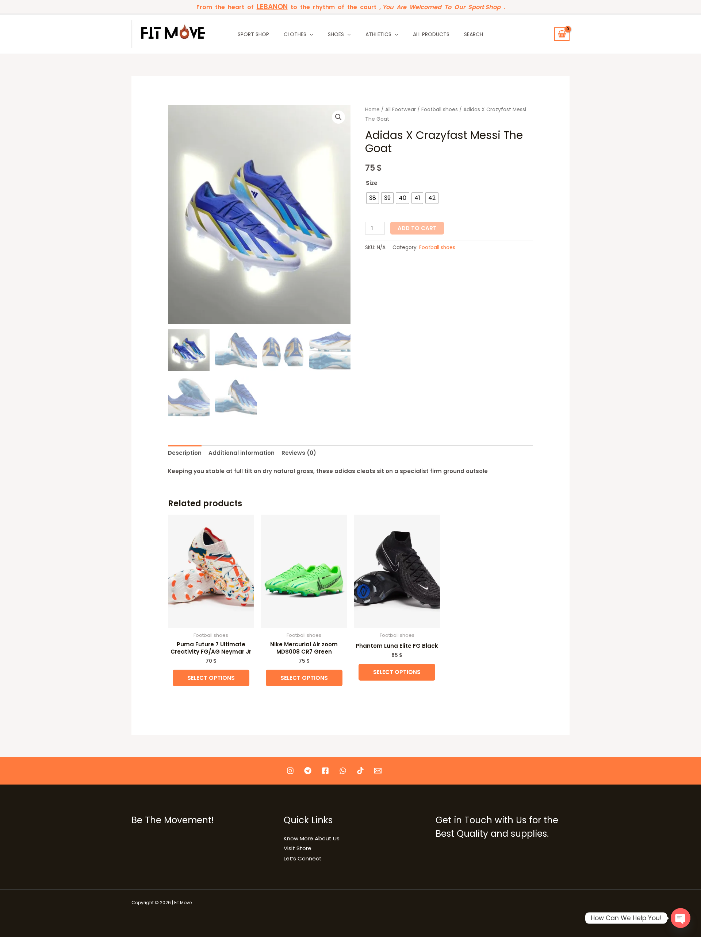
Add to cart (417, 228)
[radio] (373, 198)
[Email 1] (377, 770)
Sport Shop (253, 34)
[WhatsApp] (342, 770)
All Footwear (400, 109)
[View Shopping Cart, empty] (562, 34)
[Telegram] (307, 770)
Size (372, 183)
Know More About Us (312, 838)
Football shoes (439, 109)
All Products (431, 34)
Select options (211, 678)
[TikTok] (360, 770)
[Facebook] (325, 770)
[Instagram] (290, 770)
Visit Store (297, 848)
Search (473, 34)
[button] (338, 117)
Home (372, 109)
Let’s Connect (303, 858)
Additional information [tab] (241, 453)
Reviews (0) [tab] (298, 453)
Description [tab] (185, 453)
